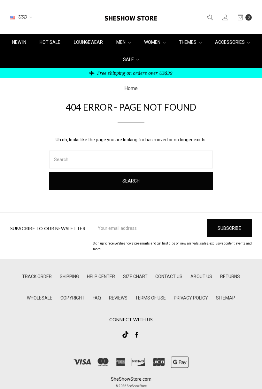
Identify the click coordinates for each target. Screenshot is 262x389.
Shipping (69, 276)
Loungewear (88, 42)
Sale (129, 59)
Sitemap (225, 297)
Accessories (230, 42)
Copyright (72, 297)
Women (152, 42)
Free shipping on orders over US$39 (134, 73)
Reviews (118, 297)
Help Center (101, 276)
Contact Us (168, 276)
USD (22, 17)
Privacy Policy (191, 297)
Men (121, 42)
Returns (230, 276)
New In (19, 42)
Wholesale (39, 297)
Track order (37, 276)
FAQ (97, 297)
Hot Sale (50, 42)
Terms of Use (150, 297)
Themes (188, 42)
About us (201, 276)
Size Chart (135, 276)
